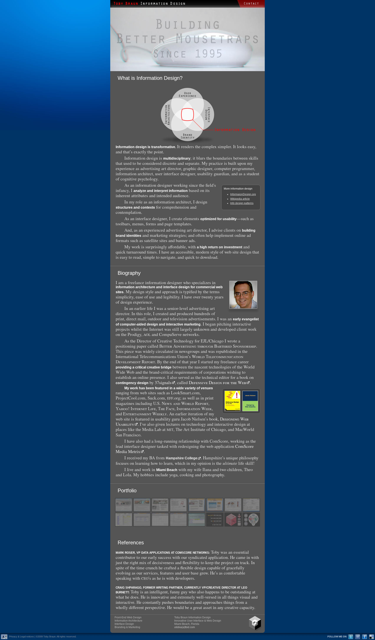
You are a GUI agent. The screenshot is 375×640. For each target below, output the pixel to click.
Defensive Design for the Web (217, 382)
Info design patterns (241, 203)
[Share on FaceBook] (364, 636)
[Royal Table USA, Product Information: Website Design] (178, 511)
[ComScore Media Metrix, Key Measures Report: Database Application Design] (124, 526)
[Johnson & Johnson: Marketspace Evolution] (251, 526)
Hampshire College (181, 458)
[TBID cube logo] (256, 630)
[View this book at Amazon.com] (233, 410)
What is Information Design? (150, 78)
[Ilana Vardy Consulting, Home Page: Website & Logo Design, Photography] (124, 511)
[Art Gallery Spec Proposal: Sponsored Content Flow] (215, 526)
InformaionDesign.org (243, 194)
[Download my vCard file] (4, 636)
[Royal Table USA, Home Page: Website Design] (160, 511)
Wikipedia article (240, 198)
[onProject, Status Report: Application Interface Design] (197, 526)
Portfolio (127, 490)
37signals (163, 382)
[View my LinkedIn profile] (357, 636)
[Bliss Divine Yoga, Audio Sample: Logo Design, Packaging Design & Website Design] (215, 511)
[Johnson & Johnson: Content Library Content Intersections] (233, 526)
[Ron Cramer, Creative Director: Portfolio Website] (233, 511)
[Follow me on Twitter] (350, 636)
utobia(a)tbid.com (184, 627)
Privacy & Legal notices (21, 636)
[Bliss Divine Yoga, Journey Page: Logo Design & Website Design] (197, 511)
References (131, 542)
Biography (129, 273)
